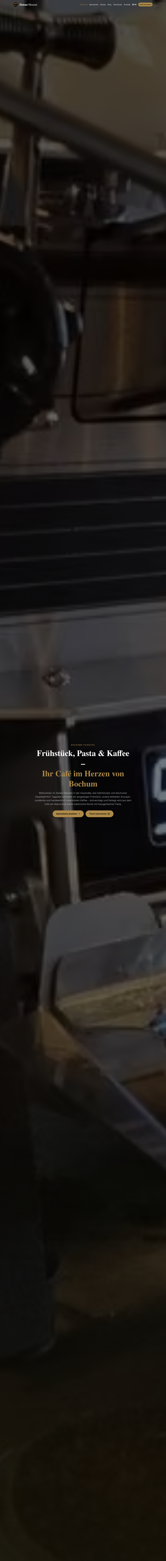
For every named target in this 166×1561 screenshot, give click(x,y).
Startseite (84, 4)
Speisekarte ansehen (66, 814)
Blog (110, 4)
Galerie (103, 4)
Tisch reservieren (145, 4)
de (135, 4)
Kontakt (127, 4)
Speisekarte (93, 4)
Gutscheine (117, 4)
